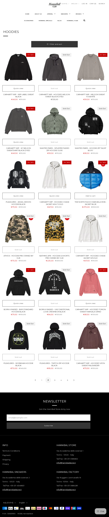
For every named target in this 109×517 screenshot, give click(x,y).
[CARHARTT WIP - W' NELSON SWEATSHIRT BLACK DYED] (18, 121)
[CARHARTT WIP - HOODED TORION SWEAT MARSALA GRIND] (91, 282)
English (74, 3)
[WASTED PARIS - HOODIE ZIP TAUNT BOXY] (91, 121)
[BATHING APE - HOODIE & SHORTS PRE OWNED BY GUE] (54, 229)
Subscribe (48, 426)
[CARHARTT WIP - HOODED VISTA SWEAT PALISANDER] (91, 336)
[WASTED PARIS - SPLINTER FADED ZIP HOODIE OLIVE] (54, 121)
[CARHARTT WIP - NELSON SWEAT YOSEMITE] (91, 67)
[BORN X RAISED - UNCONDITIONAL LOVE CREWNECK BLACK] (54, 282)
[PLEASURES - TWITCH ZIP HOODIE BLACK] (54, 336)
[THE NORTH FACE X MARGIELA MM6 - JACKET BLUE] (91, 175)
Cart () (93, 4)
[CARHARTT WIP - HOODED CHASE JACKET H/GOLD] (91, 229)
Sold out (54, 88)
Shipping (6, 460)
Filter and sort (56, 44)
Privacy (5, 464)
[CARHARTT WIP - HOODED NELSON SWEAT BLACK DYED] (54, 67)
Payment (6, 455)
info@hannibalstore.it (66, 463)
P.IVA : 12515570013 (8, 514)
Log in (84, 4)
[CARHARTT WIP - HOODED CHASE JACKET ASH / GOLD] (54, 175)
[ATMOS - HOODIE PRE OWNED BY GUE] (18, 229)
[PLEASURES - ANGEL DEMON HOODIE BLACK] (18, 175)
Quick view (18, 88)
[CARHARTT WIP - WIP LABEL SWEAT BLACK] (18, 67)
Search (102, 4)
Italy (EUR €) (62, 3)
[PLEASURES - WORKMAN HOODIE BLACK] (18, 336)
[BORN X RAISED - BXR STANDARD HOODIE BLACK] (18, 282)
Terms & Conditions (11, 451)
